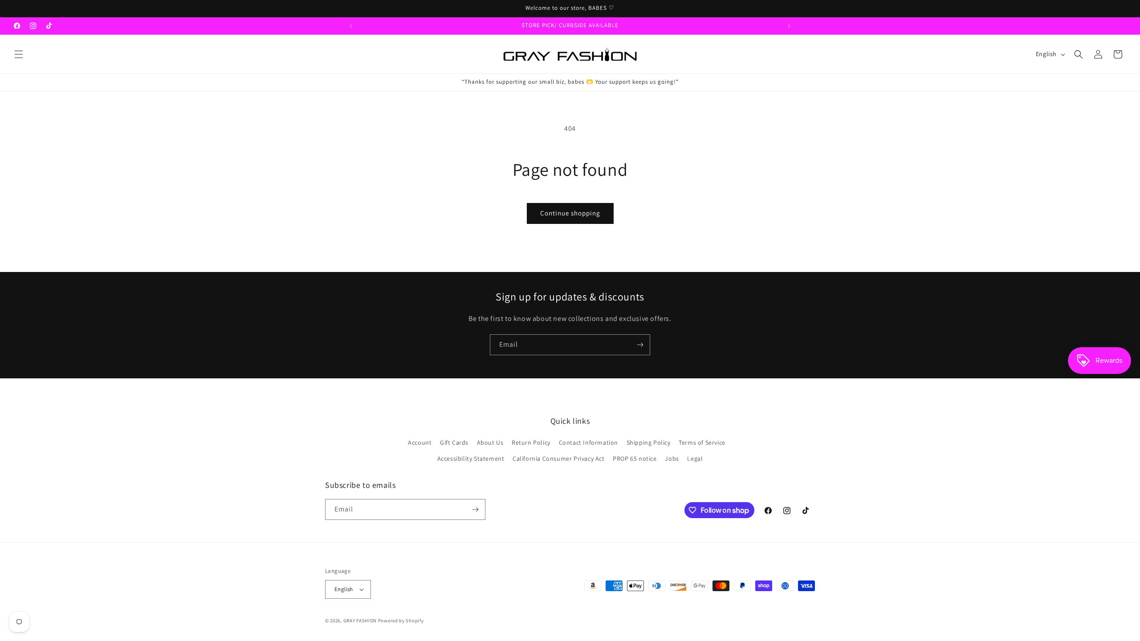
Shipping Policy (649, 442)
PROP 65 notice (634, 458)
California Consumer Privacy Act (559, 458)
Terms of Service (702, 442)
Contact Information (588, 442)
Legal (695, 458)
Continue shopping (570, 213)
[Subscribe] (640, 344)
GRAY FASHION (360, 620)
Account (420, 442)
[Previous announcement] (351, 25)
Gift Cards (454, 442)
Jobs (672, 458)
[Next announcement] (789, 25)
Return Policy (531, 442)
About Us (490, 442)
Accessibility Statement (471, 458)
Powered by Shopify (401, 620)
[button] (18, 54)
